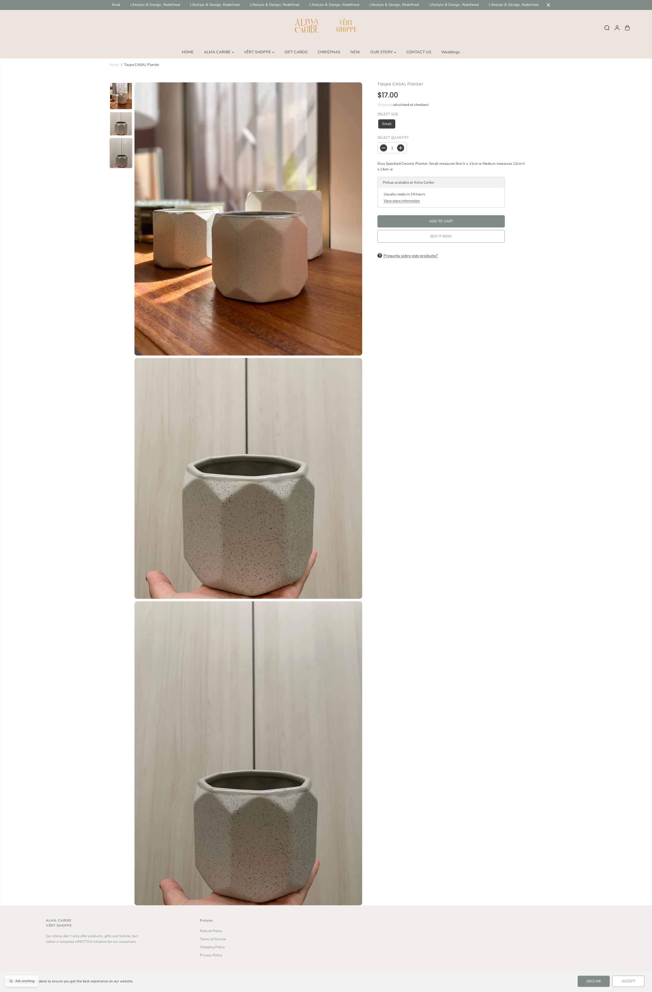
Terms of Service (213, 939)
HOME (188, 52)
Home (114, 64)
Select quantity (393, 137)
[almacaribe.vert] (326, 27)
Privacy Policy (211, 955)
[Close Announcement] (548, 5)
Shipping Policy (212, 947)
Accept (628, 981)
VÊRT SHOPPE (258, 52)
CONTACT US (418, 52)
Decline (594, 981)
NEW (355, 52)
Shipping (384, 104)
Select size (387, 114)
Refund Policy (211, 931)
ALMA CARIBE (218, 52)
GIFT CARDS (295, 52)
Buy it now (441, 236)
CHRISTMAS (329, 52)
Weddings (450, 52)
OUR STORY (382, 52)
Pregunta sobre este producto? (411, 255)
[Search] (607, 27)
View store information (402, 200)
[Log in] (617, 27)
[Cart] (627, 27)
